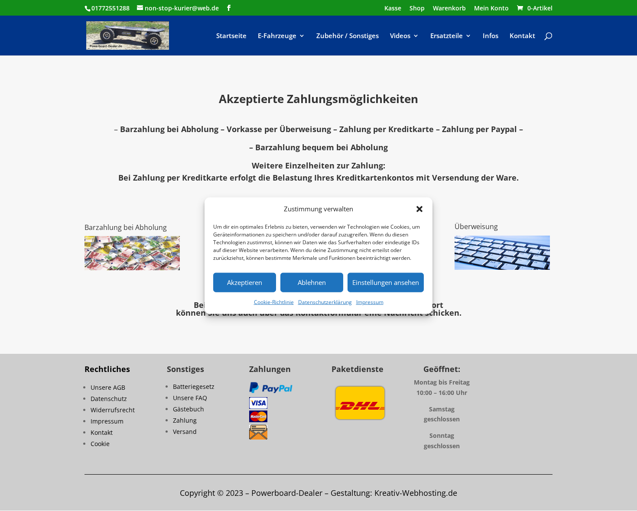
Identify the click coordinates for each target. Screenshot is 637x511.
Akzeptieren (244, 282)
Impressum (370, 302)
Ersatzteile (446, 36)
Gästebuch (188, 409)
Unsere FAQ (190, 398)
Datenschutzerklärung (325, 302)
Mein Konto (491, 8)
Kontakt (522, 36)
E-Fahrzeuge (277, 36)
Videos (400, 36)
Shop (417, 8)
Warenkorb (449, 8)
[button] (419, 209)
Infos (490, 36)
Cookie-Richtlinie (274, 302)
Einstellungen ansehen (385, 282)
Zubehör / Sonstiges (347, 36)
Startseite (231, 36)
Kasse (392, 8)
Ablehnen (312, 282)
